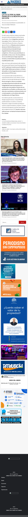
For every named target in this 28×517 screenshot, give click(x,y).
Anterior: (14, 122)
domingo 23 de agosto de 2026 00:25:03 (9, 190)
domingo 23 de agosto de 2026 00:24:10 (9, 217)
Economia (8, 208)
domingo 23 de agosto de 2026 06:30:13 (9, 163)
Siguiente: (14, 129)
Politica (8, 154)
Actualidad (4, 12)
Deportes (3, 486)
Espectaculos (4, 489)
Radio (2, 480)
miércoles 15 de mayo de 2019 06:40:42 (10, 20)
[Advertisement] (14, 438)
